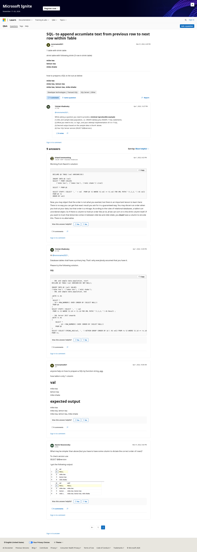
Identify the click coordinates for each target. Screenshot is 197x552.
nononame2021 (57, 44)
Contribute (44, 548)
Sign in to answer (53, 533)
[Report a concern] (68, 133)
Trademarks (118, 548)
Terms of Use (89, 548)
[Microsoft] (4, 19)
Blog (33, 548)
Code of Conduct (103, 548)
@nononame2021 (62, 112)
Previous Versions (22, 548)
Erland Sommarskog (63, 157)
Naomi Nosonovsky (62, 445)
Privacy (53, 548)
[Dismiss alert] (192, 4)
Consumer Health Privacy (69, 548)
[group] (98, 306)
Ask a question (187, 26)
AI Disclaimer (8, 548)
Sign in (191, 20)
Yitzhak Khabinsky (62, 106)
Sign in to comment (54, 142)
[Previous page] (92, 527)
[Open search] (185, 20)
